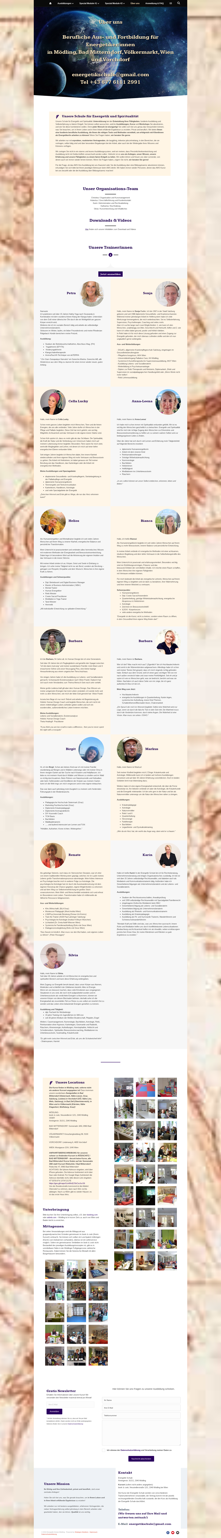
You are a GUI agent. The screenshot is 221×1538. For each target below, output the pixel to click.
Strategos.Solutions (81, 1532)
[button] (54, 1411)
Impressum (93, 1532)
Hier (87, 229)
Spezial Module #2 (114, 3)
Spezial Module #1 (88, 3)
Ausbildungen (64, 3)
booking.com (92, 1215)
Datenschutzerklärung (75, 1424)
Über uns (135, 3)
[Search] (178, 3)
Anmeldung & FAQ (154, 3)
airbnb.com (51, 1217)
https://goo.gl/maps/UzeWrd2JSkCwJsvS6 (67, 1183)
